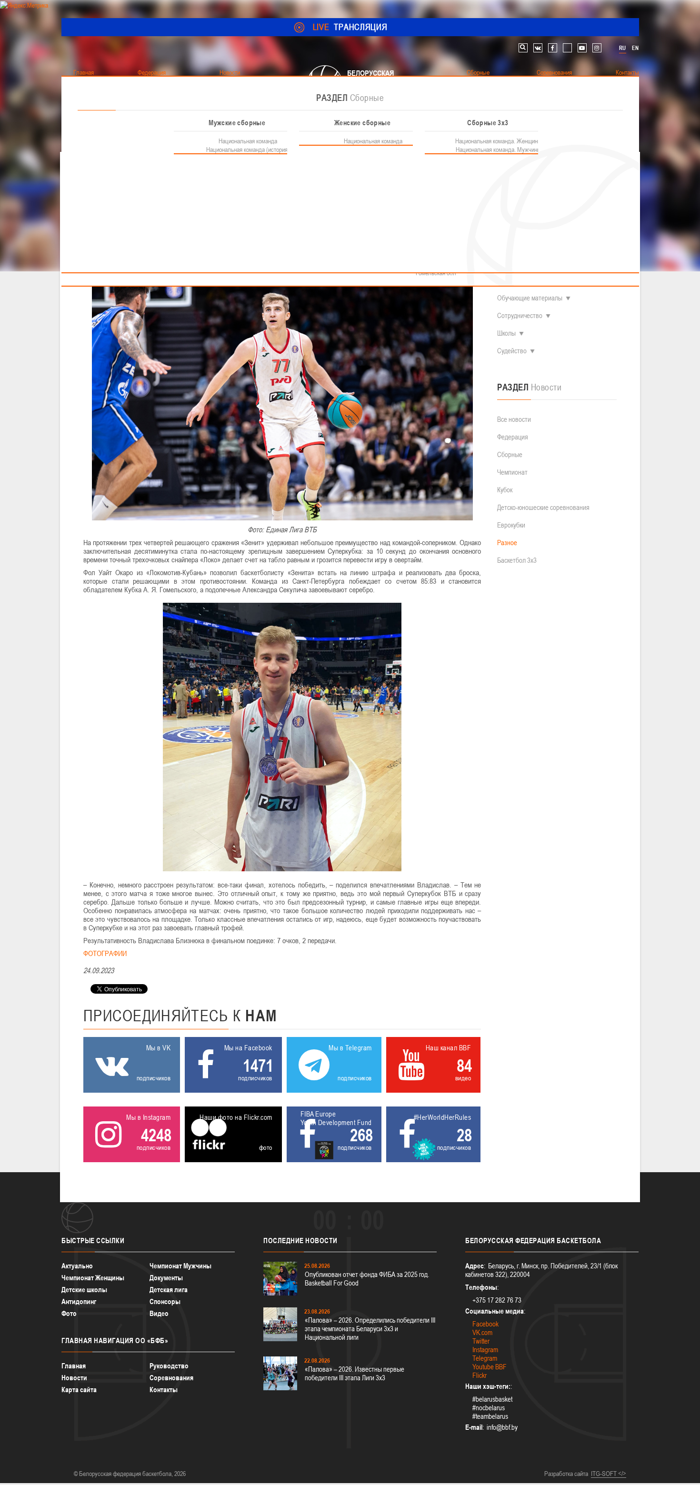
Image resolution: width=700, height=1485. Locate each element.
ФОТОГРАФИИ (105, 953)
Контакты (164, 1389)
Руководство (169, 1366)
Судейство (512, 351)
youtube (582, 47)
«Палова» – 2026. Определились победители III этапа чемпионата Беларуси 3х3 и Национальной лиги (370, 1328)
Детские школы (84, 1290)
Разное (507, 542)
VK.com (482, 1332)
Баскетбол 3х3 (517, 560)
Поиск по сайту (523, 47)
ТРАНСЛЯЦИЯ (350, 27)
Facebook (485, 1324)
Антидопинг (78, 1301)
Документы (166, 1278)
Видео (159, 1313)
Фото (69, 1313)
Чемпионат (512, 472)
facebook (552, 47)
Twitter (481, 1341)
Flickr (479, 1375)
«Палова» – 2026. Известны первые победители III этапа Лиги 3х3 (354, 1373)
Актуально (77, 1266)
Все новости (514, 419)
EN (635, 48)
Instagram (485, 1349)
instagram (596, 47)
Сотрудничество (519, 315)
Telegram (484, 1358)
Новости (74, 1378)
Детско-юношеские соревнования (543, 507)
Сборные (509, 454)
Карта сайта (79, 1389)
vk (537, 47)
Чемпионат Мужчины (180, 1266)
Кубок (504, 490)
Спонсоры (165, 1301)
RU (622, 48)
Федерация (512, 437)
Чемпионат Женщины (92, 1278)
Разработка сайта (566, 1473)
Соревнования (171, 1378)
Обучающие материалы (529, 298)
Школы (506, 333)
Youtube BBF (489, 1367)
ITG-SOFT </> (608, 1473)
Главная (73, 1366)
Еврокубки (511, 525)
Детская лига (169, 1290)
